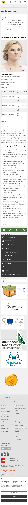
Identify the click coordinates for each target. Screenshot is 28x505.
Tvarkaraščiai (7, 397)
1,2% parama (8, 255)
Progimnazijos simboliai (6, 411)
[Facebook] (2, 454)
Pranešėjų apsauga (18, 433)
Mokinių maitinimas (19, 410)
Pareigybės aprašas (7, 79)
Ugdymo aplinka (4, 405)
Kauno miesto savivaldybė (15, 460)
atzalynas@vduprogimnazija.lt (9, 470)
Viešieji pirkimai (4, 431)
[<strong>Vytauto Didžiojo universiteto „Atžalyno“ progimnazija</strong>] (3, 2)
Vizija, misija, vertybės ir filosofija (6, 408)
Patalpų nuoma (18, 411)
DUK (6, 267)
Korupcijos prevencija (19, 434)
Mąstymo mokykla (10, 237)
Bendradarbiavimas (5, 416)
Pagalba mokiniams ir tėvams (18, 6)
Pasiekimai (8, 259)
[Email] (8, 454)
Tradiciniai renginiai (5, 414)
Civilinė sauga (17, 436)
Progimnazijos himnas (5, 413)
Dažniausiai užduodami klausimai (19, 431)
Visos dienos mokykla (19, 405)
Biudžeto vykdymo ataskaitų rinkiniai (7, 424)
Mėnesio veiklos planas (11, 252)
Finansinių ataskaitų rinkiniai (7, 426)
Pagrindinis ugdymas (19, 403)
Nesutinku (14, 496)
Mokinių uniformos (5, 417)
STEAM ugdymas (9, 241)
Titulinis (2, 6)
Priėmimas (8, 263)
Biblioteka (17, 413)
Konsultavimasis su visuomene (21, 428)
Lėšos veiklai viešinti (5, 428)
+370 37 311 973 (5, 469)
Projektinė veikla (10, 244)
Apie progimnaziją (5, 403)
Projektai (3, 430)
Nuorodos (17, 423)
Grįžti (4, 224)
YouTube (7, 270)
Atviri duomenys (18, 439)
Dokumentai (8, 248)
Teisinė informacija (18, 437)
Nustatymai (14, 492)
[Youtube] (5, 454)
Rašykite (3, 448)
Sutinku (14, 500)
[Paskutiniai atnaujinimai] (15, 2)
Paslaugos (8, 6)
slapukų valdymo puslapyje (14, 487)
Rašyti (7, 126)
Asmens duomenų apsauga (20, 427)
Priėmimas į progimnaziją (6, 419)
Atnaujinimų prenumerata (12, 274)
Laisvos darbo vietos (19, 425)
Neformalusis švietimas (19, 407)
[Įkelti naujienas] (9, 2)
